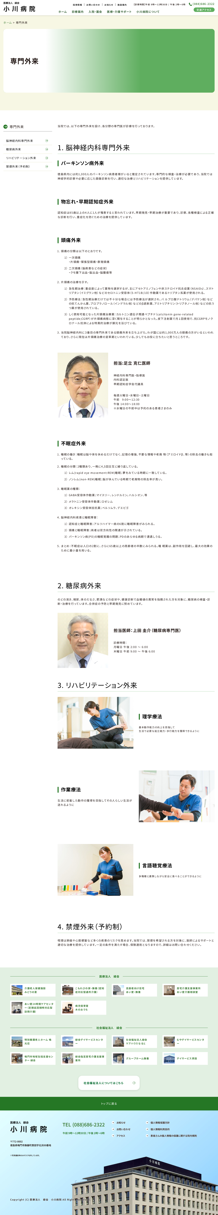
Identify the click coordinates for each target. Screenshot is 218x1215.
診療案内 (78, 12)
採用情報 (77, 5)
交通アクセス (204, 9)
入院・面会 (95, 12)
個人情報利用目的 (160, 1129)
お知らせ (108, 5)
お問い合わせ (93, 5)
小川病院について (148, 12)
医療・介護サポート (119, 12)
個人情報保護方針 (160, 1122)
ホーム (62, 12)
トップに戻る (109, 1103)
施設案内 (122, 5)
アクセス (120, 1135)
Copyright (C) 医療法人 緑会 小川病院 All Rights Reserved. (50, 1199)
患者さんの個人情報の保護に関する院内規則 (174, 1135)
